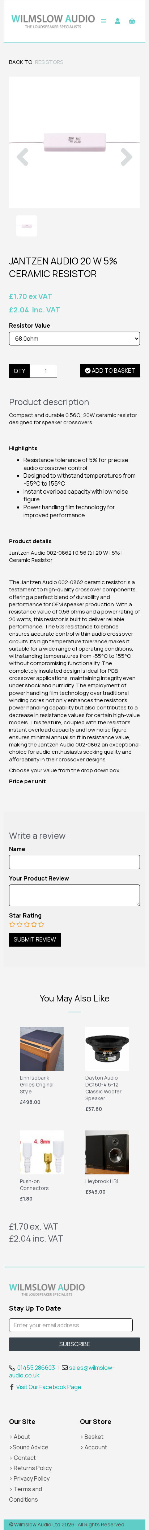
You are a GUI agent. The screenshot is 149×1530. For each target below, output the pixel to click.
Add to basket (113, 371)
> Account (93, 1447)
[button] (22, 175)
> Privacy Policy (29, 1478)
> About (19, 1437)
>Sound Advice (28, 1447)
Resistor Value (29, 325)
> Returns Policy (30, 1468)
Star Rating (25, 915)
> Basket (91, 1437)
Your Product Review (39, 878)
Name (17, 849)
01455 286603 (36, 1368)
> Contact (22, 1458)
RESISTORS (49, 62)
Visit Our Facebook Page (48, 1387)
